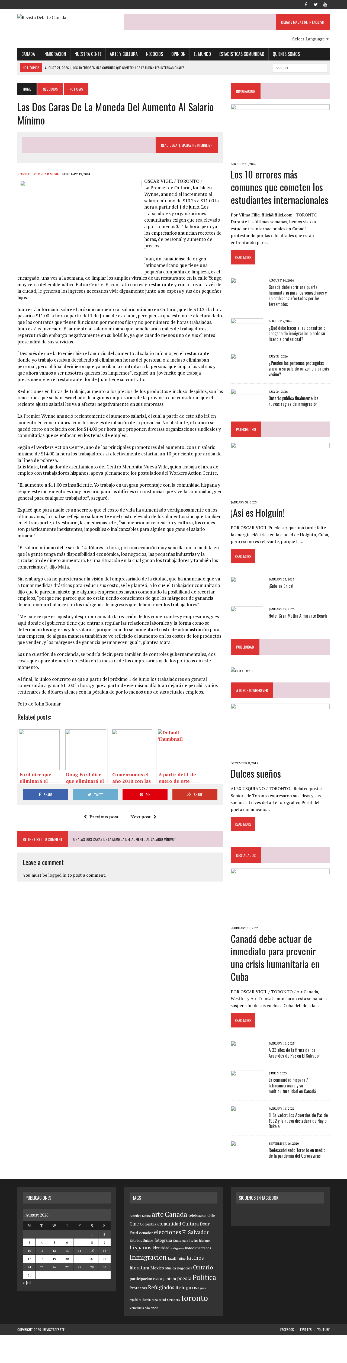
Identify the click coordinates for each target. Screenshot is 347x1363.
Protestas (138, 1287)
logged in (57, 875)
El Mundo (202, 54)
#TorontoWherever (252, 690)
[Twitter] (315, 4)
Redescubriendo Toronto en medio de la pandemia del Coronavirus (297, 1153)
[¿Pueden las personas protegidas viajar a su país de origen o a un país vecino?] (247, 368)
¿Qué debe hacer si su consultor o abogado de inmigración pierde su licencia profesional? (297, 334)
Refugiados (161, 1287)
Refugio (184, 1287)
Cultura (190, 1223)
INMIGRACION (245, 91)
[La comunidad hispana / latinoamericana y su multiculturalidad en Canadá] (247, 1085)
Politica (204, 1277)
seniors (173, 1299)
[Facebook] (305, 4)
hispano (204, 1240)
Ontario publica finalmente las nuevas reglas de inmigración (294, 401)
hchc (193, 1240)
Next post (140, 817)
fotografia (163, 1240)
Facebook (287, 1329)
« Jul (27, 1282)
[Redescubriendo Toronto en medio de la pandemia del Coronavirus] (247, 1155)
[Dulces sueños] (280, 756)
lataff (172, 1258)
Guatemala (180, 1240)
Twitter (306, 1329)
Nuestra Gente (88, 54)
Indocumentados (198, 1248)
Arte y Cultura (124, 54)
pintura (169, 1278)
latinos (195, 1257)
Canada (28, 54)
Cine (134, 1224)
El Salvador (195, 1232)
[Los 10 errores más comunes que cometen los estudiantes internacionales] (280, 156)
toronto (194, 1298)
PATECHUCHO (246, 429)
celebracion (197, 1215)
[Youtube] (325, 4)
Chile (211, 1215)
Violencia (151, 1308)
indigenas (177, 1248)
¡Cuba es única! (281, 586)
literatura (139, 1268)
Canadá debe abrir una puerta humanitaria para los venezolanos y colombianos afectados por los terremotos (298, 295)
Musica (170, 1268)
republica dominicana (144, 1300)
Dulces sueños (256, 773)
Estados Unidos (141, 1240)
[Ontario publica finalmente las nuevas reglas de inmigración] (247, 403)
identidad (161, 1247)
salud (162, 1300)
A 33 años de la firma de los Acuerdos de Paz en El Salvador (294, 1053)
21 (79, 1259)
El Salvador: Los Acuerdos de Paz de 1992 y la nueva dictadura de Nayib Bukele (298, 1121)
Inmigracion (54, 54)
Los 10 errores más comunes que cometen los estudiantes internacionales (279, 187)
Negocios (154, 54)
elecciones (167, 1232)
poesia (184, 1278)
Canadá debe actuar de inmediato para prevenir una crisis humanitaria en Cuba (275, 957)
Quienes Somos (286, 54)
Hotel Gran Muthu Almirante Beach (298, 615)
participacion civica (146, 1278)
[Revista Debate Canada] (66, 17)
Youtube (323, 1329)
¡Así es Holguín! (258, 512)
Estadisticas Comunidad (241, 54)
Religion (200, 1288)
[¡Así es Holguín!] (280, 494)
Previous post (103, 817)
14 (79, 1251)
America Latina (140, 1216)
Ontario (203, 1267)
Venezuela (137, 1308)
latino (181, 1258)
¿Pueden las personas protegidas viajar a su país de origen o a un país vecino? (299, 369)
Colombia (148, 1224)
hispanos (141, 1247)
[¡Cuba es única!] (247, 591)
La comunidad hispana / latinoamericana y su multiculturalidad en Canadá (292, 1085)
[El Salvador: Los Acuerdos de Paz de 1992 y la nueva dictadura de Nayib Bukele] (247, 1120)
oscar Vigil (48, 174)
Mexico (157, 1268)
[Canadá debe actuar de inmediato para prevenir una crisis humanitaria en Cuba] (280, 921)
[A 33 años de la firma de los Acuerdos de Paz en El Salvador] (247, 1055)
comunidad (169, 1224)
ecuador (146, 1232)
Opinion (178, 54)
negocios (184, 1268)
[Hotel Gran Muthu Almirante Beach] (247, 621)
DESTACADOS (246, 855)
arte (158, 1214)
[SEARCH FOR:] (300, 67)
